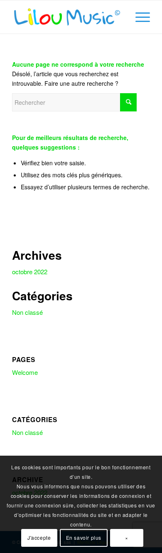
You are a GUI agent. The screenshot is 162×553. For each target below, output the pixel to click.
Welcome (25, 372)
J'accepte (39, 537)
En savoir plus (83, 537)
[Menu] (138, 17)
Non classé (27, 312)
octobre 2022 (29, 271)
